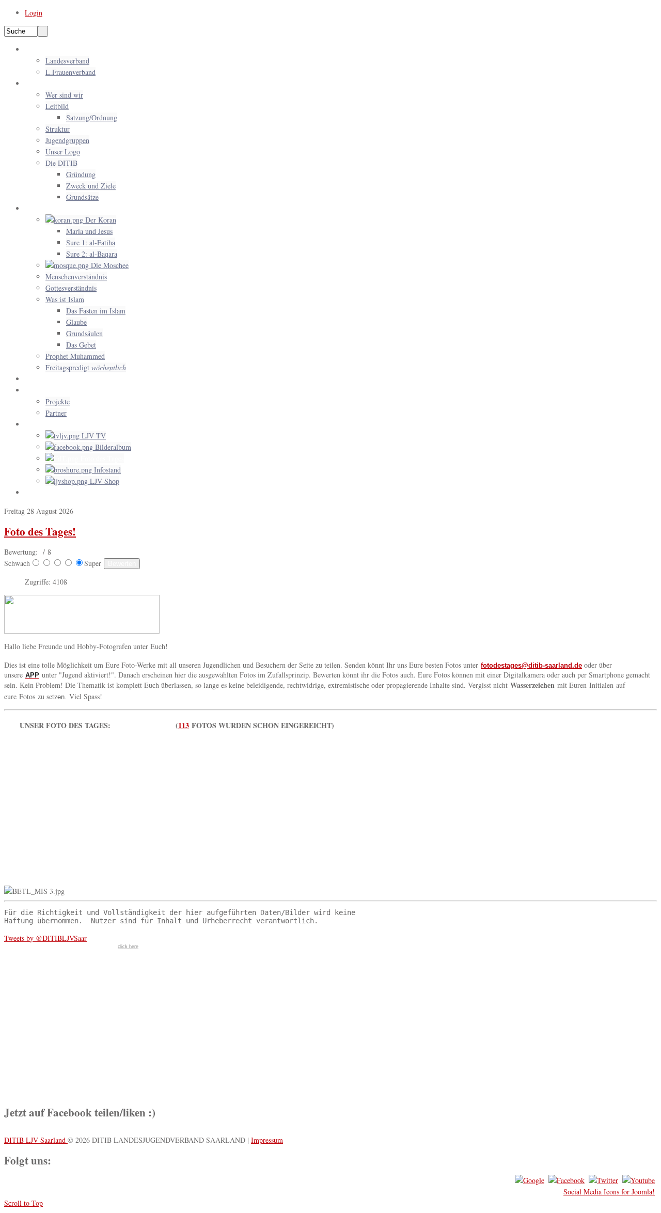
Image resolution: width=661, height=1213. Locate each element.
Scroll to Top (23, 1203)
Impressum (267, 1140)
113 (183, 725)
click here (128, 946)
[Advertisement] (330, 813)
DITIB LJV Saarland (36, 1140)
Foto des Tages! (40, 531)
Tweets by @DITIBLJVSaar (45, 938)
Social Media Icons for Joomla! (609, 1191)
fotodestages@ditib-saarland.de (531, 665)
